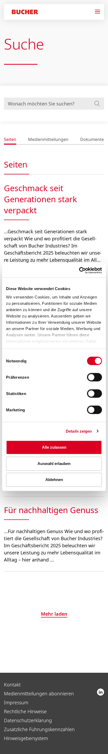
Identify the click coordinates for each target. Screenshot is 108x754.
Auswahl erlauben (54, 463)
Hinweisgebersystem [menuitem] (26, 738)
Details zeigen (79, 431)
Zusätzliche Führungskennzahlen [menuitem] (39, 729)
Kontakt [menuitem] (12, 684)
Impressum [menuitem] (16, 702)
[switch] (91, 377)
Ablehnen (54, 479)
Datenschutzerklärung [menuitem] (28, 720)
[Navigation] (99, 12)
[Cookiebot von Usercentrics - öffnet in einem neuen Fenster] (79, 270)
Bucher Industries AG (100, 692)
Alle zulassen (54, 447)
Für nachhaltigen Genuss (51, 509)
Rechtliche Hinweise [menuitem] (25, 711)
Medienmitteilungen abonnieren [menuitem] (39, 693)
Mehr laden (54, 614)
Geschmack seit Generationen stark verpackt (40, 199)
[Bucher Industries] (25, 12)
